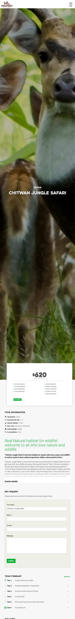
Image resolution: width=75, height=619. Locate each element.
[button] (68, 580)
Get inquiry (17, 399)
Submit (11, 561)
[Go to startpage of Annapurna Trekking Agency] (37, 4)
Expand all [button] (67, 576)
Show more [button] (11, 482)
